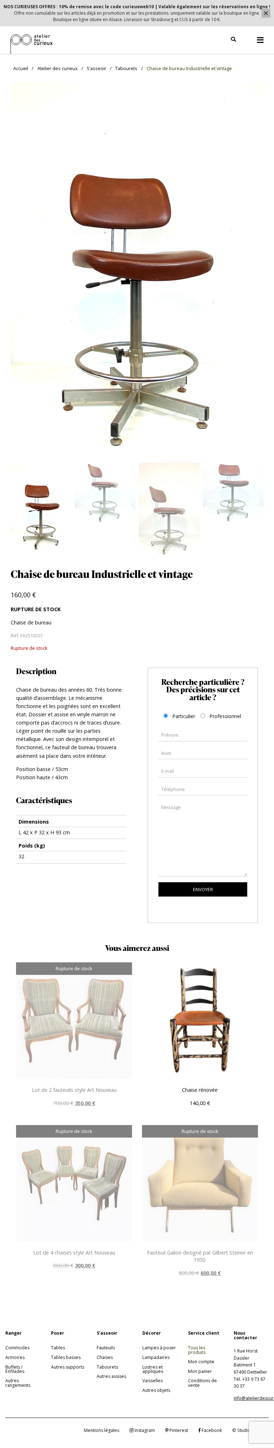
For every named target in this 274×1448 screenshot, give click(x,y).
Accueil (20, 68)
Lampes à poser (159, 1348)
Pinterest (178, 1430)
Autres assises (111, 1376)
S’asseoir (96, 68)
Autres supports (67, 1367)
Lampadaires (155, 1357)
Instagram (144, 1430)
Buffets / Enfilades (14, 1369)
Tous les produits (197, 1350)
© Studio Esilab (248, 1430)
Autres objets (156, 1390)
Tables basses (66, 1357)
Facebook (211, 1430)
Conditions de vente (202, 1383)
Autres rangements (17, 1383)
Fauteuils (106, 1348)
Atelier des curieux (57, 68)
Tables (58, 1348)
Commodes (17, 1348)
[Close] (266, 13)
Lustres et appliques (152, 1369)
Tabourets (126, 68)
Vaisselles (152, 1381)
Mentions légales (101, 1430)
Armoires (15, 1357)
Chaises (105, 1357)
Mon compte (201, 1362)
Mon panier (200, 1371)
